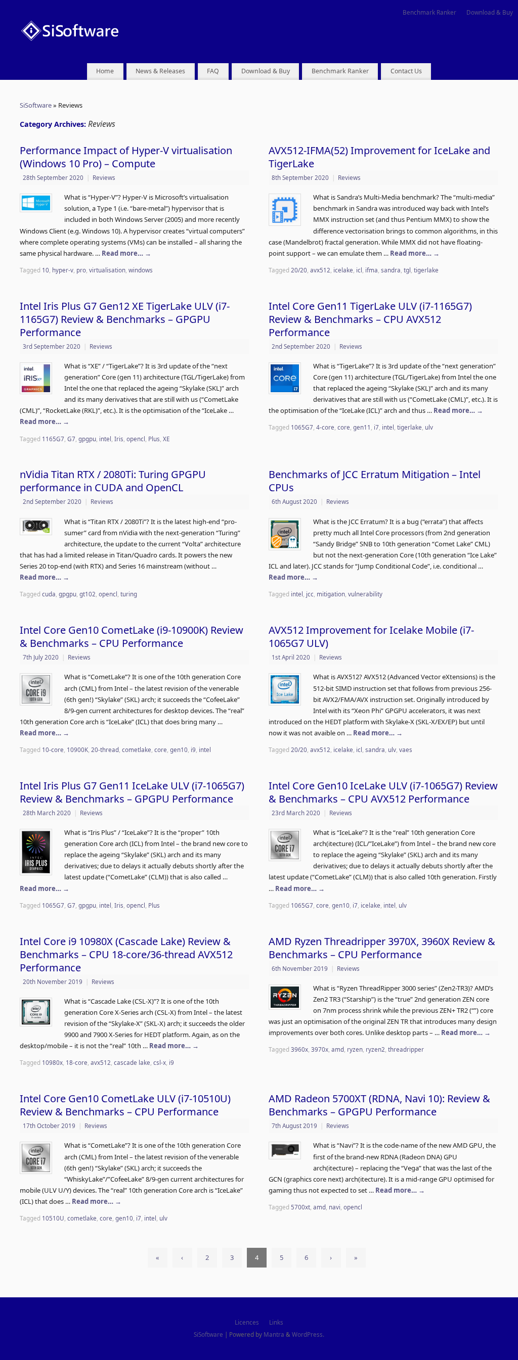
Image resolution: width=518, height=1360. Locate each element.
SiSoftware (36, 105)
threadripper (406, 1049)
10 (45, 270)
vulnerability (365, 594)
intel (105, 439)
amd (337, 1049)
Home (105, 71)
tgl (407, 270)
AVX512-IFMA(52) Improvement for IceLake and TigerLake (379, 157)
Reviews (104, 177)
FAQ (213, 71)
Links (276, 1322)
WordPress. (308, 1334)
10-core (53, 749)
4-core (325, 427)
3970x (319, 1049)
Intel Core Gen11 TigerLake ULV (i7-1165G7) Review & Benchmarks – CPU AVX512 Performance (370, 319)
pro (81, 270)
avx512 (320, 270)
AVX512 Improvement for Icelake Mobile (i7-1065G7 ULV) (371, 636)
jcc (310, 594)
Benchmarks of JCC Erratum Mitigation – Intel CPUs (375, 480)
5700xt (300, 1207)
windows (140, 270)
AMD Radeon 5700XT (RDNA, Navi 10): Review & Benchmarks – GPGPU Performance (379, 1105)
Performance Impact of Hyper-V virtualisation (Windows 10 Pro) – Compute (126, 157)
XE (166, 439)
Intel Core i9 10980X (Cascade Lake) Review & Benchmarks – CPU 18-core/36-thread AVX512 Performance (126, 954)
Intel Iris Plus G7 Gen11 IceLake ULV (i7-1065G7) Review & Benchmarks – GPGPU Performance (132, 792)
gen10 (179, 749)
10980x (52, 1062)
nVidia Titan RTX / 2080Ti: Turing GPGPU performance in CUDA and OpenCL (113, 480)
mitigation (331, 594)
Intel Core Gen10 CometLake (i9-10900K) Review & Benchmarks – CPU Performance (131, 636)
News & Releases (160, 71)
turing (128, 594)
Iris (118, 439)
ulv (429, 427)
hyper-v (62, 270)
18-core (77, 1062)
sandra (391, 270)
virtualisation (107, 270)
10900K (77, 749)
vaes (405, 749)
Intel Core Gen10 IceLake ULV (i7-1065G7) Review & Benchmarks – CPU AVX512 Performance (383, 792)
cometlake (136, 749)
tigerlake (426, 270)
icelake (343, 270)
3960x (299, 1049)
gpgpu (87, 439)
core (343, 427)
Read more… (126, 253)
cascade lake (132, 1062)
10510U (53, 1218)
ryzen (355, 1049)
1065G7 (302, 427)
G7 (71, 439)
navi (334, 1207)
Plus (154, 439)
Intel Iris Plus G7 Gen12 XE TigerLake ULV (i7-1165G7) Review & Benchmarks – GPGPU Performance (125, 319)
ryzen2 (375, 1049)
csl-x (159, 1062)
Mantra (274, 1334)
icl (359, 270)
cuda (49, 594)
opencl (135, 439)
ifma (371, 270)
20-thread (105, 749)
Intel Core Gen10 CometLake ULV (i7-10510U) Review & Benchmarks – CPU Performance (125, 1105)
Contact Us (406, 71)
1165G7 (53, 439)
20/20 (299, 270)
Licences (247, 1322)
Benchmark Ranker (429, 12)
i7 (376, 427)
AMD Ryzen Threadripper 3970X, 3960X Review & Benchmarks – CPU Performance (382, 947)
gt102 (87, 594)
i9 (193, 749)
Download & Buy (489, 12)
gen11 (362, 427)
